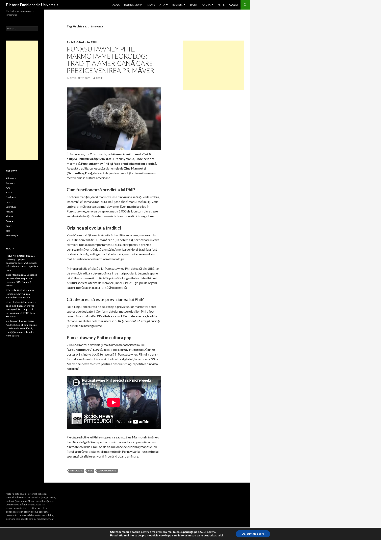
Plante (9, 216)
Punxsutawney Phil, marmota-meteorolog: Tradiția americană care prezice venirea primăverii (112, 59)
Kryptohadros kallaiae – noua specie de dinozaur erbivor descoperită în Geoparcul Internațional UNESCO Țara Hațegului (21, 309)
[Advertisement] (213, 65)
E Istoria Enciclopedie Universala (32, 5)
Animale (72, 42)
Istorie (151, 4)
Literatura (11, 206)
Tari (94, 42)
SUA (90, 470)
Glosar (233, 4)
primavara (76, 470)
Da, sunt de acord (253, 534)
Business (177, 4)
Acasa (116, 4)
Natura (206, 4)
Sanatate (10, 221)
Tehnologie (12, 235)
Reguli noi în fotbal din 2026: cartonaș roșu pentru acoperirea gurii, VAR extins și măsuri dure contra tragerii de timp (22, 262)
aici (220, 535)
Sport (193, 4)
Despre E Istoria (133, 4)
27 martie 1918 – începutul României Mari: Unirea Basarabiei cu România (20, 294)
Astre (221, 4)
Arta (162, 4)
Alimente (11, 178)
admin (100, 78)
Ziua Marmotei (107, 470)
